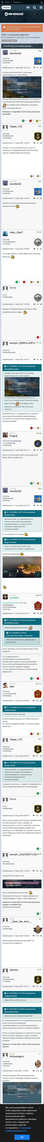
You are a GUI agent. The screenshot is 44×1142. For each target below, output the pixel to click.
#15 (37, 986)
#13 (37, 871)
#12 (37, 815)
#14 (37, 936)
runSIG (7, 710)
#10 (37, 701)
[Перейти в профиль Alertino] (5, 971)
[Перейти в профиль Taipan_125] (5, 127)
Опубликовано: (15, 68)
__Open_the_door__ (21, 921)
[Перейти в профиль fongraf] (5, 435)
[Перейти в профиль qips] (5, 685)
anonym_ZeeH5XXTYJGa (23, 854)
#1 (38, 68)
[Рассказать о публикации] (41, 68)
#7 (38, 450)
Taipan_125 (16, 126)
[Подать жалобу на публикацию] (34, 68)
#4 (38, 249)
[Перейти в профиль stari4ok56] (5, 52)
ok (22, 1137)
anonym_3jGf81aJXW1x (22, 343)
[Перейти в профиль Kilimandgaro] (5, 1055)
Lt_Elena (7, 996)
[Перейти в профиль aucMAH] (5, 596)
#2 (38, 143)
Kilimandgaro (17, 1056)
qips (12, 686)
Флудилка (36, 37)
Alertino (14, 970)
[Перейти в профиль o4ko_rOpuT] (5, 233)
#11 (37, 756)
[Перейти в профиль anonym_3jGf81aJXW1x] (5, 344)
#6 (38, 359)
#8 (38, 505)
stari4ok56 (10, 37)
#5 (38, 304)
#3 (38, 198)
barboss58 (8, 1012)
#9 (38, 613)
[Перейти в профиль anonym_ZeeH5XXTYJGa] (5, 855)
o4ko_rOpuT (16, 232)
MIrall (6, 515)
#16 (37, 1071)
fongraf (13, 435)
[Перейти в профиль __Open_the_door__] (5, 920)
